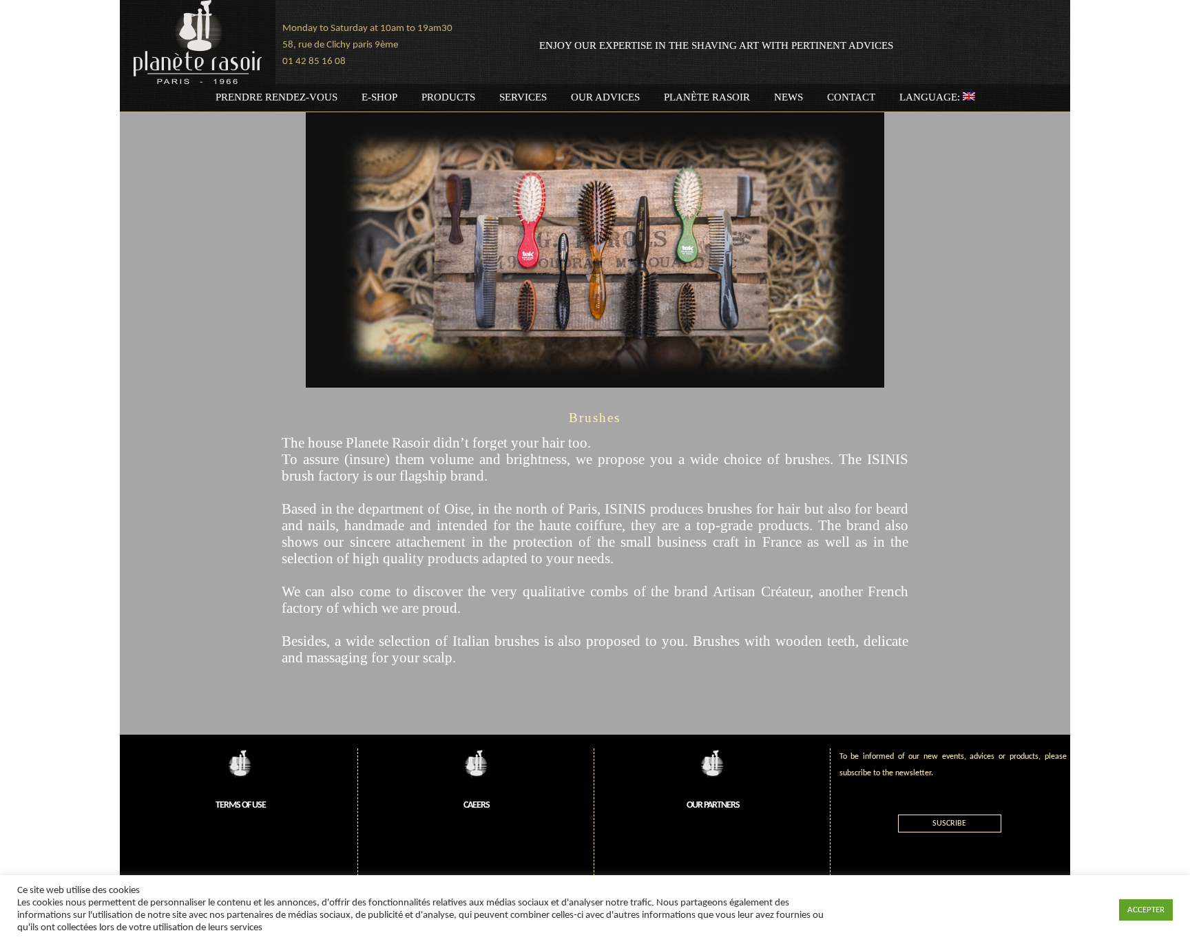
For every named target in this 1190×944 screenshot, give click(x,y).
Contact (851, 97)
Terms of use (241, 805)
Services (523, 97)
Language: (931, 97)
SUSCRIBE (949, 823)
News (788, 97)
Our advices (605, 97)
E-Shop (379, 97)
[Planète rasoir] (197, 42)
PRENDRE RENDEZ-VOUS (276, 97)
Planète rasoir (707, 97)
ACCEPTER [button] (1146, 909)
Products (448, 97)
